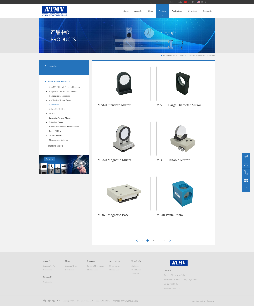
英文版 (204, 2)
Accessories (211, 56)
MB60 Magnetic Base (113, 215)
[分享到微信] (44, 301)
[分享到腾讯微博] (58, 301)
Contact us (210, 301)
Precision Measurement (197, 56)
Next (170, 240)
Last (136, 240)
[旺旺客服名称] (246, 164)
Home (125, 11)
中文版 (191, 2)
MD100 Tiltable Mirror (173, 160)
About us (195, 301)
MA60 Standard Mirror (114, 105)
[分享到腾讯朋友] (53, 301)
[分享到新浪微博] (49, 301)
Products (183, 56)
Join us (202, 301)
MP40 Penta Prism (169, 215)
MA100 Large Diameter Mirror (178, 105)
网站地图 (116, 301)
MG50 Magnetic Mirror (114, 160)
